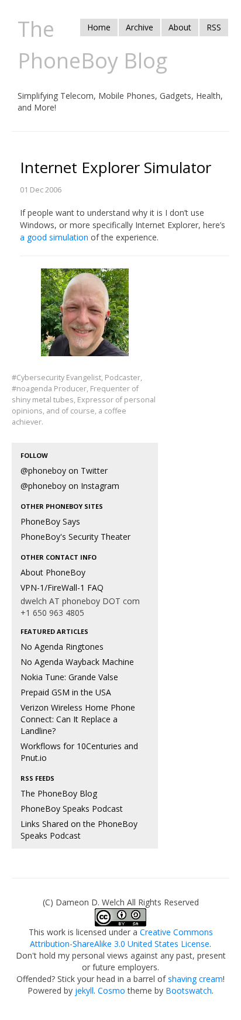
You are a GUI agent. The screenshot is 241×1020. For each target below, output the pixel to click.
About (179, 27)
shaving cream (195, 978)
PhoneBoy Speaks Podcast (71, 808)
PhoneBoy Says (50, 521)
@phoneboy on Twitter (64, 470)
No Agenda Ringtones (62, 646)
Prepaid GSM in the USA (65, 692)
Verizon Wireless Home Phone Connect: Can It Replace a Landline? (77, 719)
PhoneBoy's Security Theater (75, 536)
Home (99, 27)
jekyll (84, 990)
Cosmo (111, 990)
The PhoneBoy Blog (58, 793)
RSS (213, 27)
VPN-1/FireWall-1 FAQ (62, 587)
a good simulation (54, 237)
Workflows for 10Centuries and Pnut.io (79, 751)
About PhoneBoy (52, 572)
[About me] (85, 319)
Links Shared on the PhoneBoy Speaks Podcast (78, 829)
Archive (139, 27)
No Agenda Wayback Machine (77, 661)
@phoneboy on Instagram (69, 485)
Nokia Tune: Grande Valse (69, 677)
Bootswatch (189, 990)
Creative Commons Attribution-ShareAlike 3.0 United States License (121, 937)
